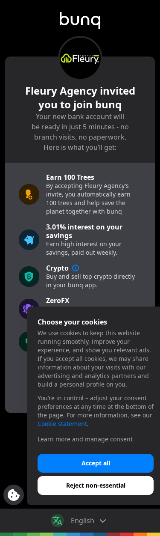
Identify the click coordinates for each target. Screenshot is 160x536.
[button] (80, 20)
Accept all (95, 463)
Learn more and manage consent (85, 439)
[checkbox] (13, 495)
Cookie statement (62, 424)
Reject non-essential (95, 485)
